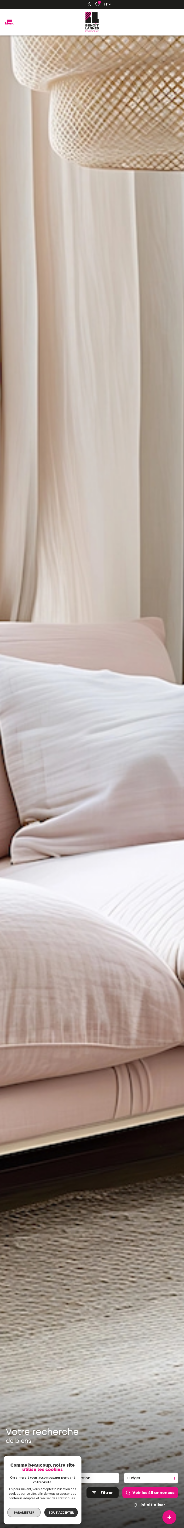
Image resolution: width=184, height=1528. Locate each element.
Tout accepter (61, 1512)
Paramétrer (24, 1512)
